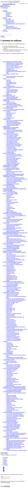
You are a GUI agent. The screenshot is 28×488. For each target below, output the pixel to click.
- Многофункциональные (12, 373)
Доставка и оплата (10, 22)
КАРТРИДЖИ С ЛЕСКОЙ (9, 166)
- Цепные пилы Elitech (11, 249)
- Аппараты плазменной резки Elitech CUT (16, 299)
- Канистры (8, 196)
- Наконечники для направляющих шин (15, 259)
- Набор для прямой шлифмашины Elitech (15, 440)
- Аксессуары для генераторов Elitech (14, 120)
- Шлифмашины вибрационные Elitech (15, 441)
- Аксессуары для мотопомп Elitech (14, 235)
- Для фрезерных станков (12, 142)
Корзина (4, 6)
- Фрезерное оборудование (12, 379)
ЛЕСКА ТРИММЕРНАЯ (9, 191)
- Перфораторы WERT (11, 420)
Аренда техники (10, 26)
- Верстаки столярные (11, 395)
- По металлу (9, 342)
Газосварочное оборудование (10, 110)
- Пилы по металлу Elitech (12, 284)
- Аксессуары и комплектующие (13, 180)
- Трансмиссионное (10, 208)
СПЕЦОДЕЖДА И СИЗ (8, 359)
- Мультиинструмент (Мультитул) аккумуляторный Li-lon (13, 419)
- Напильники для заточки (12, 431)
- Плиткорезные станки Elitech (13, 364)
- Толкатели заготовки (11, 150)
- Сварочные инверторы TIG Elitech (14, 330)
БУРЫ (4, 78)
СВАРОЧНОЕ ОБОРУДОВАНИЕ (11, 292)
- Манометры (9, 114)
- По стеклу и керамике (11, 348)
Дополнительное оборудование (10, 133)
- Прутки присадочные (11, 324)
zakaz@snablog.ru (9, 4)
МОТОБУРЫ (6, 222)
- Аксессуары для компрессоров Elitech (15, 177)
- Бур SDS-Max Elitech (11, 82)
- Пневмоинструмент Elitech (12, 183)
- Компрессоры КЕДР (11, 182)
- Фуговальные (9, 383)
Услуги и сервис (7, 18)
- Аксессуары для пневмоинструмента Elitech (16, 179)
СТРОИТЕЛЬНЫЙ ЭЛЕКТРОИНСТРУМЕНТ (14, 412)
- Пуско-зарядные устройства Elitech (14, 264)
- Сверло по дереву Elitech (12, 346)
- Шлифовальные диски (11, 277)
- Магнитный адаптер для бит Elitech (14, 76)
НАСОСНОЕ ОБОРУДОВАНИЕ (11, 233)
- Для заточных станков (11, 136)
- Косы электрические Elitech (12, 428)
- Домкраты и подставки (11, 397)
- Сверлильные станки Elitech (13, 367)
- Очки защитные (10, 319)
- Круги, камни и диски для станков (14, 66)
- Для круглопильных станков (13, 138)
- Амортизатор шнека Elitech (12, 225)
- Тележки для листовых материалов (14, 149)
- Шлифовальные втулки (11, 276)
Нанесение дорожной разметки (13, 28)
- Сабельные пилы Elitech (12, 285)
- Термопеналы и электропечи (13, 336)
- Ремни (8, 274)
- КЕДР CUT (9, 306)
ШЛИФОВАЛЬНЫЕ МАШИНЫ (11, 436)
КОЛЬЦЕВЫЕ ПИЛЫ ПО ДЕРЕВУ (11, 169)
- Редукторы (9, 116)
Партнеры (8, 13)
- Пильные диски (10, 69)
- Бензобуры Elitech (10, 226)
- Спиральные (9, 352)
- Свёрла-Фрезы (9, 345)
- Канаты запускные (10, 257)
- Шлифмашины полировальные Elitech (15, 444)
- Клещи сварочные (10, 314)
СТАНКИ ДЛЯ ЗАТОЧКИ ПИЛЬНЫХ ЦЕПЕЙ (14, 386)
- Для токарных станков (11, 141)
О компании (9, 12)
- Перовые (8, 350)
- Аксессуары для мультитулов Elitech (14, 414)
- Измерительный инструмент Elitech (14, 398)
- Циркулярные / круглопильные (13, 384)
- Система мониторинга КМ (12, 332)
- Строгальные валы (10, 147)
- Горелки (8, 111)
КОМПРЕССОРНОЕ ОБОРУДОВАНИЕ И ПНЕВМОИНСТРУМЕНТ (13, 176)
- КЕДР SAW (9, 310)
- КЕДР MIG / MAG (10, 308)
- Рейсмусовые (9, 374)
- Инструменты (9, 304)
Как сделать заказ (10, 20)
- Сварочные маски (10, 331)
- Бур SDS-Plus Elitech (11, 83)
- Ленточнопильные (10, 370)
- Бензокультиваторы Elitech (12, 231)
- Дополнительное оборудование (13, 238)
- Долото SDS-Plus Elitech (12, 91)
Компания (5, 457)
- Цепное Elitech (9, 210)
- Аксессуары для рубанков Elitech (14, 130)
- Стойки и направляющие (12, 164)
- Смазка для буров (10, 86)
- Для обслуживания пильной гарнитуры (15, 255)
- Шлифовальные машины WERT (13, 447)
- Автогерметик (9, 194)
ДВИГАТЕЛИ (6, 126)
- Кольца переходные (11, 269)
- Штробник (9, 94)
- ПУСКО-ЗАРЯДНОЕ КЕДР (13, 263)
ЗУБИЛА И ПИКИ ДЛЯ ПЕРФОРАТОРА (13, 87)
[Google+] (3, 468)
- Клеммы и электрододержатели (13, 313)
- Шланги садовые (10, 291)
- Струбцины (9, 406)
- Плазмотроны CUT (10, 321)
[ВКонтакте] (3, 470)
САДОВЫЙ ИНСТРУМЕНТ (10, 286)
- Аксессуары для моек (11, 103)
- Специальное (9, 207)
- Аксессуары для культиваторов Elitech (15, 230)
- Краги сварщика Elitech (11, 362)
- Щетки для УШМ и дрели (12, 73)
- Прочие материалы (10, 323)
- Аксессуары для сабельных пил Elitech (15, 282)
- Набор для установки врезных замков (15, 174)
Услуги (5, 458)
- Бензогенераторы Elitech (12, 121)
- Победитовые (9, 343)
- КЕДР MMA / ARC (10, 309)
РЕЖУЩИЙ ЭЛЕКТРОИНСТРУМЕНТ (12, 281)
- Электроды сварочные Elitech (13, 340)
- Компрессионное (10, 197)
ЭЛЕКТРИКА (6, 449)
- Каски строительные (11, 361)
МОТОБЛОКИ (6, 218)
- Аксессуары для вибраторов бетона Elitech (16, 389)
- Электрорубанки (10, 132)
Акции (4, 29)
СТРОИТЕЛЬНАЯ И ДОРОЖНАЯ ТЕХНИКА (14, 387)
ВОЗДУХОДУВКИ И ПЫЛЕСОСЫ (11, 104)
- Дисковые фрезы (10, 266)
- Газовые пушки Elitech (11, 423)
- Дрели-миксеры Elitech (11, 161)
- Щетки (8, 280)
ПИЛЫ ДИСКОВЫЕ (8, 243)
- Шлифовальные (10, 385)
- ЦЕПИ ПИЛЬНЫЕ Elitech (12, 435)
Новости (5, 463)
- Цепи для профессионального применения (16, 433)
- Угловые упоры (10, 152)
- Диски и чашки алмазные (12, 65)
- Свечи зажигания (10, 260)
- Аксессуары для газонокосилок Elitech (15, 109)
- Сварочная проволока (11, 325)
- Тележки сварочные (11, 335)
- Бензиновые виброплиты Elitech (14, 390)
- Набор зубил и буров (11, 92)
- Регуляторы (9, 115)
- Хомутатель (9, 411)
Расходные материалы (8, 265)
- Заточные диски (10, 268)
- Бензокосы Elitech (10, 186)
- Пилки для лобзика (10, 405)
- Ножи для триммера (11, 429)
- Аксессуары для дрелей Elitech (13, 158)
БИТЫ (4, 75)
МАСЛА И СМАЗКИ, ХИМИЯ (10, 193)
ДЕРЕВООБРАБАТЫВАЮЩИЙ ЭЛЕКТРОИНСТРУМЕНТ (11, 128)
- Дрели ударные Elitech (11, 160)
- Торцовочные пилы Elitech (12, 247)
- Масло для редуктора (11, 199)
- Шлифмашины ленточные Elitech (14, 442)
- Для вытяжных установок (12, 135)
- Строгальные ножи (10, 275)
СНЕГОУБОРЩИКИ (8, 353)
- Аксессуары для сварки (11, 295)
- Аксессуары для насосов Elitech (13, 287)
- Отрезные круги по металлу (13, 67)
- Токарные (8, 376)
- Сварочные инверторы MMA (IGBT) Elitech (16, 329)
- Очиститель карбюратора (12, 202)
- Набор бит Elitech (10, 77)
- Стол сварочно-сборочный (12, 334)
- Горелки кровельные (11, 396)
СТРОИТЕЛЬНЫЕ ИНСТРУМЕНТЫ (12, 391)
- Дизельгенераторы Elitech (12, 125)
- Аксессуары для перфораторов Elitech (15, 416)
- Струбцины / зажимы (11, 148)
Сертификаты (9, 16)
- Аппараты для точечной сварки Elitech (15, 298)
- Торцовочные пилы (11, 378)
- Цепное (8, 209)
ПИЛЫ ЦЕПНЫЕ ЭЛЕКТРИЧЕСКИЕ (12, 251)
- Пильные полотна (10, 273)
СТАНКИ (5, 363)
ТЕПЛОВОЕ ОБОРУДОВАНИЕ (10, 422)
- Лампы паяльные (10, 400)
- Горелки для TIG (10, 303)
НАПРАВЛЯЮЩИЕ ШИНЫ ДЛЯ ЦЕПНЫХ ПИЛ (15, 232)
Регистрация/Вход (5, 5)
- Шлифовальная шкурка (11, 70)
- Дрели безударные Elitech (12, 159)
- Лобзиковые (9, 372)
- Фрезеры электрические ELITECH (14, 131)
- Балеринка (8, 170)
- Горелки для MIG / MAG (12, 302)
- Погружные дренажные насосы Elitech (15, 240)
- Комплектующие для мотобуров (13, 227)
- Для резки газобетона (11, 417)
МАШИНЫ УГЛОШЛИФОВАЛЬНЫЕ (12, 213)
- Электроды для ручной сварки (13, 339)
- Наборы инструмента (11, 401)
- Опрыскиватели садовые (12, 288)
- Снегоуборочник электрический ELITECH (16, 358)
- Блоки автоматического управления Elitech (16, 450)
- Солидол (8, 205)
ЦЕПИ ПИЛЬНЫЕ (7, 430)
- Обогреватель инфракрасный (13, 424)
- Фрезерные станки (10, 380)
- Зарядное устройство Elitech (13, 163)
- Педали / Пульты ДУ (11, 320)
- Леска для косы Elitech (11, 192)
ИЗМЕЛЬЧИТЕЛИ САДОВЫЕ (10, 165)
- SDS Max (8, 81)
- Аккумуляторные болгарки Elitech (14, 214)
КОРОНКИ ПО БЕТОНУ (9, 95)
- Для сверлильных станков (12, 139)
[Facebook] (3, 469)
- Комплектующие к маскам (12, 293)
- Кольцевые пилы (10, 172)
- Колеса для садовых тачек (12, 258)
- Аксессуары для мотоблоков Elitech (14, 219)
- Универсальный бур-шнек (12, 409)
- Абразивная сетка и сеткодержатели (14, 62)
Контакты (5, 31)
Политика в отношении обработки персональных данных (11, 474)
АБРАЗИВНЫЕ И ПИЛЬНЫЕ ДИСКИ (12, 61)
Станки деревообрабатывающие (10, 368)
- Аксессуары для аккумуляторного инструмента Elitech (14, 156)
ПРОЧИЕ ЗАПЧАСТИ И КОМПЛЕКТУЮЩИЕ (14, 252)
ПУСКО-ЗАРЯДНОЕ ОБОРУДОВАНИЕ (12, 262)
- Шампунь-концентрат (11, 211)
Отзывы (8, 15)
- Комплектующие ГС (11, 113)
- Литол (8, 198)
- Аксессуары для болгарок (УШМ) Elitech (15, 215)
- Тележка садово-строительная (13, 290)
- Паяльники (9, 403)
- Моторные (8, 201)
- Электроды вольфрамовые (12, 337)
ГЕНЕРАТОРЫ (6, 119)
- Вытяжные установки (11, 369)
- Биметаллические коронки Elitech (14, 171)
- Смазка (8, 204)
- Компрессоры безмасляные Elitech (14, 181)
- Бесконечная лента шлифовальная (14, 64)
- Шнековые (9, 347)
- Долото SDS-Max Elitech (12, 89)
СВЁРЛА (5, 341)
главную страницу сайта (18, 53)
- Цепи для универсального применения (15, 434)
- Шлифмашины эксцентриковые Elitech (15, 446)
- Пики (7, 93)
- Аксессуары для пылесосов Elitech (14, 105)
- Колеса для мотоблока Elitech (13, 220)
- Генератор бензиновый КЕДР (13, 122)
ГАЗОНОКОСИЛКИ (8, 108)
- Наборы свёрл (9, 351)
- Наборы (8, 84)
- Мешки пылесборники (11, 106)
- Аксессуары (9, 253)
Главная (5, 10)
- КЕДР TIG (8, 312)
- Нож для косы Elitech (11, 187)
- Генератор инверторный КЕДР (13, 124)
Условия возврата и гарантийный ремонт (15, 23)
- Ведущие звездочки (11, 254)
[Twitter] (3, 467)
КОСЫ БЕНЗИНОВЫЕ (8, 185)
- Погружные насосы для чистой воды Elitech (16, 241)
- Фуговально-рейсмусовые (12, 381)
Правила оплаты (10, 21)
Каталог (5, 17)
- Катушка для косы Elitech (12, 168)
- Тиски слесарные (10, 408)
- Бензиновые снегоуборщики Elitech (14, 357)
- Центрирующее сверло (11, 98)
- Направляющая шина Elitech (13, 246)
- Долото (8, 88)
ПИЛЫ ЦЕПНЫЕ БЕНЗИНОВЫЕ (11, 248)
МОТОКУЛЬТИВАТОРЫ (9, 229)
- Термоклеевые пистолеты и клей (14, 407)
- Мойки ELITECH (10, 102)
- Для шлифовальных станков (13, 143)
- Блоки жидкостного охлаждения (14, 301)
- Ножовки (8, 402)
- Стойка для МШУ (10, 216)
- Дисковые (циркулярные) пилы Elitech (15, 244)
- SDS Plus (8, 80)
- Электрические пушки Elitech (13, 425)
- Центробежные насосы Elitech (13, 242)
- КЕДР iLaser (9, 307)
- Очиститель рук (10, 203)
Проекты (5, 24)
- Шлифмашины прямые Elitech (13, 445)
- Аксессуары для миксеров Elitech (14, 413)
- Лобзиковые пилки (10, 270)
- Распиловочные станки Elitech (13, 365)
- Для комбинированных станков (13, 137)
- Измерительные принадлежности (14, 144)
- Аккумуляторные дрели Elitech (13, 154)
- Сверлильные (9, 375)
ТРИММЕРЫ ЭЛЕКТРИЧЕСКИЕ (11, 427)
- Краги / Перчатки (10, 315)
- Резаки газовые (10, 117)
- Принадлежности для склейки (13, 146)
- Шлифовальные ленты (11, 279)
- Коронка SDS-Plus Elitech (12, 97)
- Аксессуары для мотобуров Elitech (14, 224)
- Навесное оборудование (12, 221)
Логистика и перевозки (11, 27)
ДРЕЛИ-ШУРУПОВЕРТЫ (9, 153)
